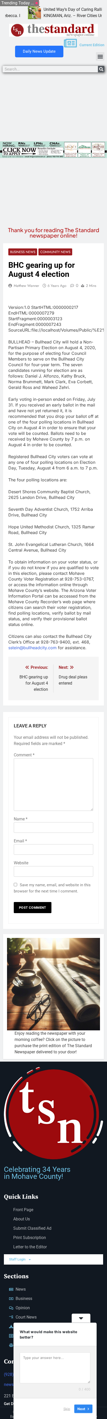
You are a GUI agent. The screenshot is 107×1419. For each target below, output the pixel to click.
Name (21, 819)
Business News (22, 251)
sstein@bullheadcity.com (32, 647)
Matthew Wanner (26, 285)
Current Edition (91, 45)
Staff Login (17, 1259)
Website (21, 862)
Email (20, 840)
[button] (100, 56)
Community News (55, 251)
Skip (66, 1408)
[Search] (101, 69)
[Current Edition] (70, 43)
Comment (24, 754)
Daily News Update (39, 51)
